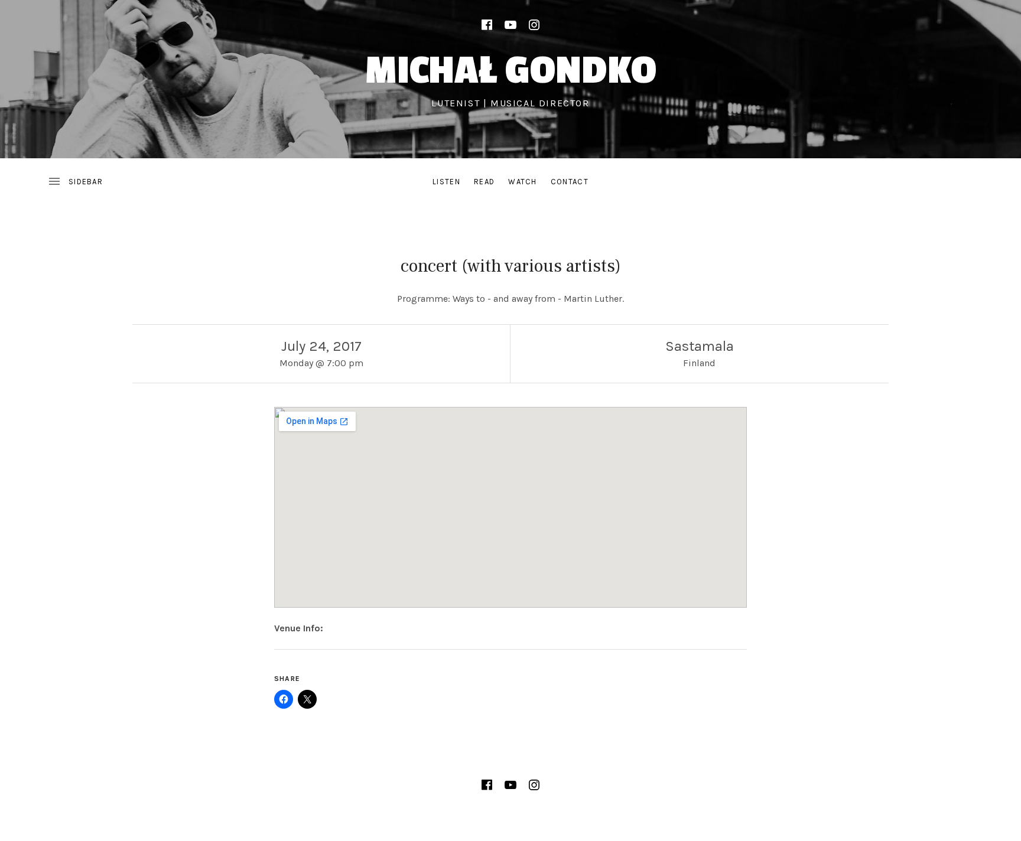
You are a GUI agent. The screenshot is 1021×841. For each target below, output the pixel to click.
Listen (446, 181)
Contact (569, 181)
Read (484, 181)
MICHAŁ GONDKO (510, 70)
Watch (522, 181)
